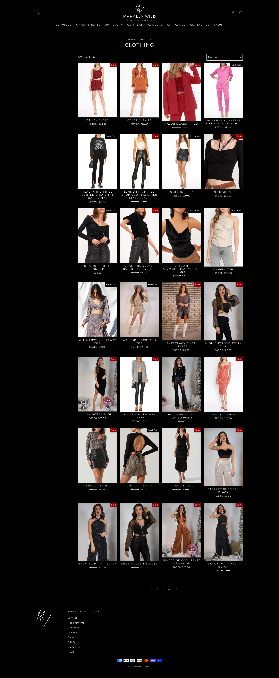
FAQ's (218, 24)
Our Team (135, 24)
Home (131, 39)
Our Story (114, 24)
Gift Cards (176, 24)
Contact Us (200, 24)
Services (63, 24)
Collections (143, 39)
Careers (155, 24)
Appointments (88, 24)
